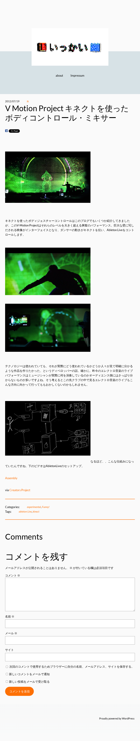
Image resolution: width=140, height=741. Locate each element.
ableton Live (25, 511)
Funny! (46, 506)
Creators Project (19, 490)
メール (11, 633)
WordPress (128, 718)
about (59, 75)
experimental (34, 506)
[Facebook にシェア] (6, 131)
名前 (9, 616)
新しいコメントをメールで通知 (29, 674)
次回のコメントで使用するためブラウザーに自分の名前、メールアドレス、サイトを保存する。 (71, 666)
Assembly (11, 478)
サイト (9, 650)
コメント (12, 575)
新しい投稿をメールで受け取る (29, 681)
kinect (36, 511)
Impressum (77, 75)
